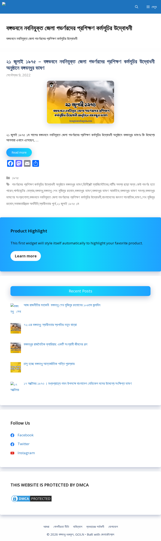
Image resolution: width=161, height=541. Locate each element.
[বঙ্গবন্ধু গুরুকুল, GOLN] (7, 7)
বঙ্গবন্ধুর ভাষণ (83, 190)
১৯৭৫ (15, 177)
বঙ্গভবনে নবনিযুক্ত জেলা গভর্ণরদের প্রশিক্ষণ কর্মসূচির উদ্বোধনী (65, 197)
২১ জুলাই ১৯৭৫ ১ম (68, 203)
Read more (19, 152)
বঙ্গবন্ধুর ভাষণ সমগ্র (132, 190)
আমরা (46, 526)
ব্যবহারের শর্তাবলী (95, 526)
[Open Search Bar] (136, 7)
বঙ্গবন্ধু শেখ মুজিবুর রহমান (59, 190)
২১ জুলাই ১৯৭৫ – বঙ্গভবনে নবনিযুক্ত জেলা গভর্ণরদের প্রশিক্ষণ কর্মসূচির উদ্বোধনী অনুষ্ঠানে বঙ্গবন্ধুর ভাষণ (80, 64)
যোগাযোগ (113, 526)
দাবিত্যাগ (77, 526)
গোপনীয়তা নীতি (61, 526)
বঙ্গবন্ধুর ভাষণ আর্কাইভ (105, 190)
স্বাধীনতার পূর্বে (47, 203)
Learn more (26, 255)
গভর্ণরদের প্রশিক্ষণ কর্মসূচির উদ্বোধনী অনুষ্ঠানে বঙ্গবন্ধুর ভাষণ (47, 184)
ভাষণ (138, 197)
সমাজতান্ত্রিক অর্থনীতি (26, 203)
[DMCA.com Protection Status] (31, 501)
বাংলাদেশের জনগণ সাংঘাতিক (118, 197)
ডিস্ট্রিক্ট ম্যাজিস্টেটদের (96, 184)
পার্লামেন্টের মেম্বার (24, 190)
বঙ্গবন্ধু (39, 190)
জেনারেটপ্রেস (107, 534)
